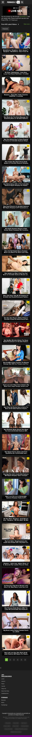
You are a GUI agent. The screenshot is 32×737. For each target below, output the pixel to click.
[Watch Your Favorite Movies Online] (12, 2)
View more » (27, 24)
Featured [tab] (5, 29)
